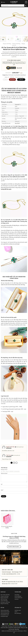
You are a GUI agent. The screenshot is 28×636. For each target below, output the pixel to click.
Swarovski (17, 104)
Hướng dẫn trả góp (4, 616)
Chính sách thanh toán (5, 613)
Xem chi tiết (19, 67)
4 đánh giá (12, 77)
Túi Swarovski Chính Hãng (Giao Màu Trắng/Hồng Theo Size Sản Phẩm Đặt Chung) (7, 526)
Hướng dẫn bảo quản (5, 614)
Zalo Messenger (15, 572)
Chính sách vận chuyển (5, 611)
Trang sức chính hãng (7, 43)
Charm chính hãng (4, 600)
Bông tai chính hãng (4, 597)
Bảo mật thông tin (18, 613)
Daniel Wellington (18, 596)
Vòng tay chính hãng (16, 43)
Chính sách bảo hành (5, 610)
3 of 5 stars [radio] (7, 471)
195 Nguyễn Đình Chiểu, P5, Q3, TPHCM (14, 581)
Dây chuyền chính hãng (5, 594)
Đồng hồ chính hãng (4, 603)
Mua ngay (12, 79)
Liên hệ (16, 611)
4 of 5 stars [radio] (11, 471)
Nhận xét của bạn (4, 473)
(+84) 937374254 (9, 574)
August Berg (17, 594)
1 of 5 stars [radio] (1, 471)
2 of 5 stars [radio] (3, 471)
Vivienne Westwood (18, 597)
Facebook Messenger (6, 572)
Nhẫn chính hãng (4, 599)
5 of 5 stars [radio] (16, 471)
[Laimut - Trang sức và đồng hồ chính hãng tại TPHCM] (14, 2)
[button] (3, 2)
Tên (2, 484)
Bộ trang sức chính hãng (5, 602)
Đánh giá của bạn (4, 469)
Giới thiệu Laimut (18, 610)
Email (2, 490)
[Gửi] (25, 5)
